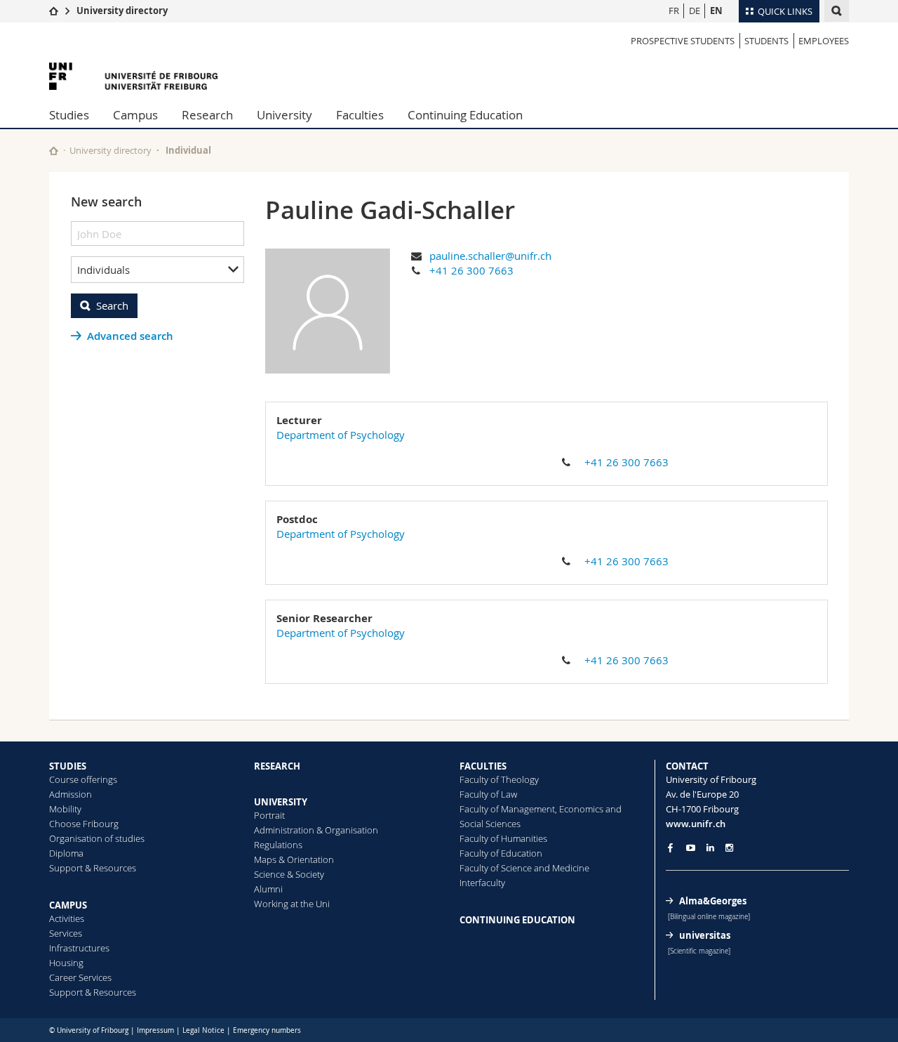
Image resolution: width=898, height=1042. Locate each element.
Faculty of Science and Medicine (524, 868)
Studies (69, 115)
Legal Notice (203, 1030)
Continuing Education (465, 115)
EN (716, 10)
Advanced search (130, 336)
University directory (122, 10)
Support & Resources (92, 868)
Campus (135, 115)
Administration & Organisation (316, 830)
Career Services (80, 977)
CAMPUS (68, 905)
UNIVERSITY (280, 802)
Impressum (155, 1030)
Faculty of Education (501, 853)
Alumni (268, 889)
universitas (704, 935)
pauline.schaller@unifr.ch (490, 256)
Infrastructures (79, 948)
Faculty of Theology (499, 779)
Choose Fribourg (84, 823)
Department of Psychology (340, 435)
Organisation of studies (97, 838)
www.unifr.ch (695, 823)
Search (112, 305)
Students (766, 40)
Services (65, 933)
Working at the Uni (292, 903)
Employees (823, 40)
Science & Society (289, 874)
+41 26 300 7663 (471, 270)
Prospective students (683, 40)
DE (694, 10)
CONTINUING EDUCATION (517, 920)
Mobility (65, 809)
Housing (66, 962)
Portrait (269, 815)
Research (207, 115)
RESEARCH (277, 766)
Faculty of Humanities (503, 838)
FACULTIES (483, 766)
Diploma (66, 853)
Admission (70, 794)
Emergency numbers (267, 1030)
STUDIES (67, 766)
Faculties (360, 115)
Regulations (278, 844)
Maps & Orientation (294, 859)
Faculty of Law (488, 794)
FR (674, 10)
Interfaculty (482, 882)
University (284, 115)
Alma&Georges (712, 901)
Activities (66, 918)
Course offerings (83, 779)
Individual (188, 150)
